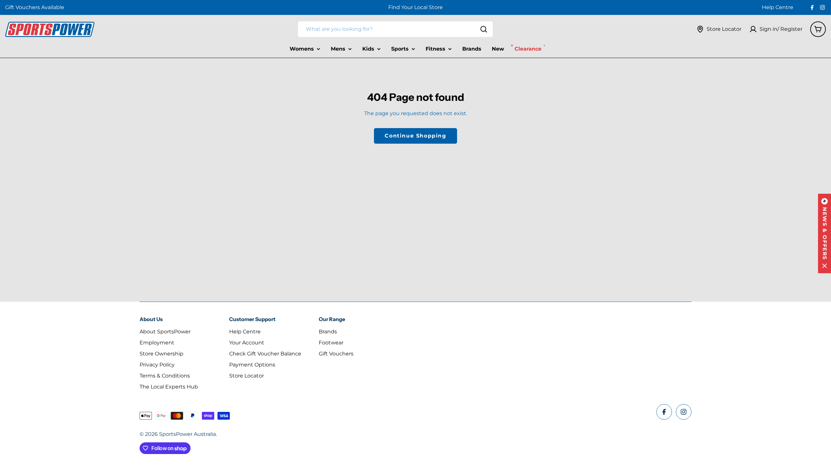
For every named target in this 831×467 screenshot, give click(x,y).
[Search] (484, 29)
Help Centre (777, 7)
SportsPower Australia (187, 434)
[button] (824, 233)
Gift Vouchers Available (34, 7)
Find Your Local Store (415, 7)
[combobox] (395, 29)
